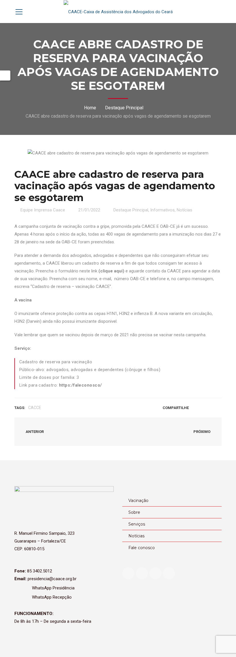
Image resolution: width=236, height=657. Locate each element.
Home (90, 107)
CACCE (34, 407)
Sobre (134, 512)
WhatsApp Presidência (53, 588)
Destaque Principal (124, 107)
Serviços (136, 524)
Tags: (19, 408)
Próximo (202, 431)
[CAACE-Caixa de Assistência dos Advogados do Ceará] (118, 11)
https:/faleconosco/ (80, 385)
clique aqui (111, 271)
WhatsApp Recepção (51, 597)
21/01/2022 (89, 210)
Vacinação (138, 500)
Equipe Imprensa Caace (42, 210)
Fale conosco (141, 547)
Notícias (184, 210)
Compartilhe (176, 408)
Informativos (162, 210)
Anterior (34, 431)
